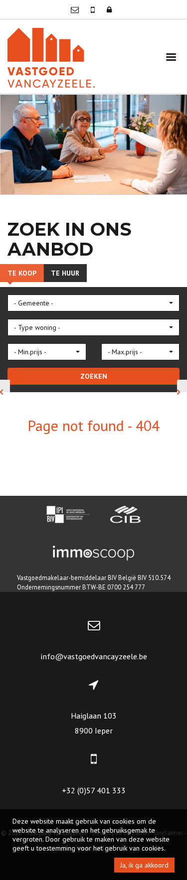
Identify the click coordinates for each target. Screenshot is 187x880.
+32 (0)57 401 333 (94, 790)
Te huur (65, 273)
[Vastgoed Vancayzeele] (51, 56)
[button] (93, 302)
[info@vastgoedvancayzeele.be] (75, 9)
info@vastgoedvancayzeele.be (93, 656)
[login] (109, 9)
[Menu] (171, 56)
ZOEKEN (93, 376)
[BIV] (68, 516)
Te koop (21, 273)
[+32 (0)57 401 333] (93, 9)
